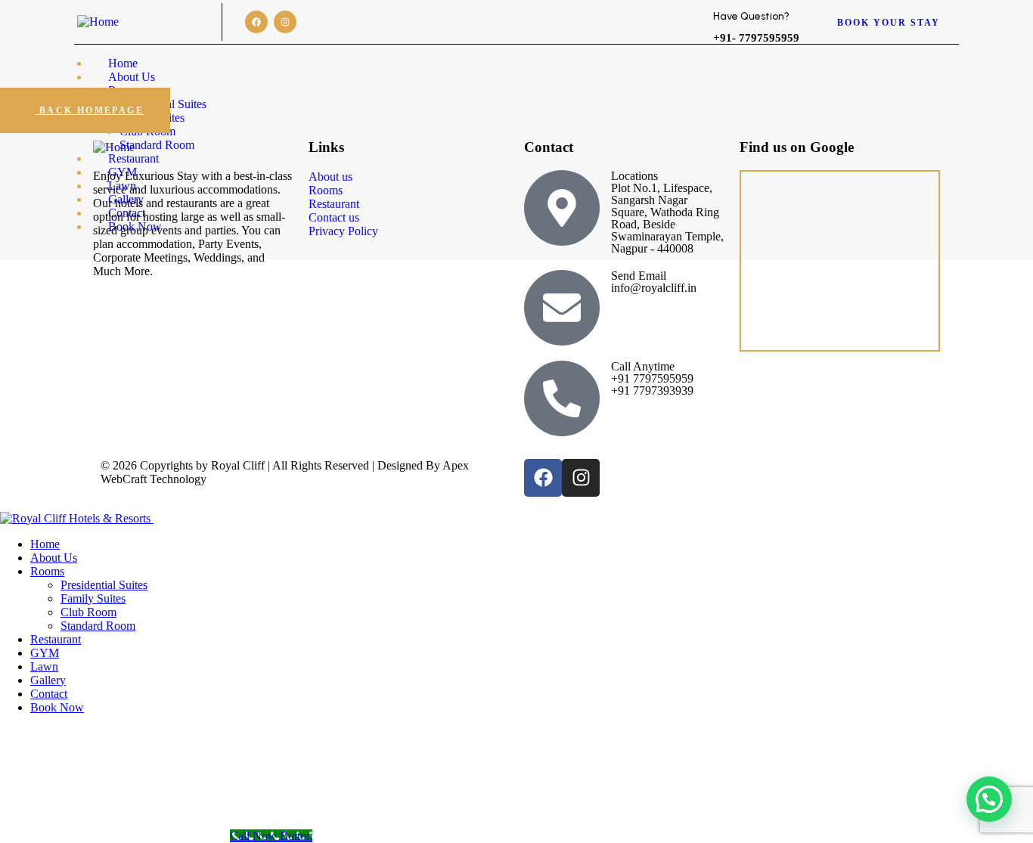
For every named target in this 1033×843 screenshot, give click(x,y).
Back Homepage (89, 110)
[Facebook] (256, 22)
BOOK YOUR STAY (888, 22)
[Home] (98, 21)
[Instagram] (285, 22)
